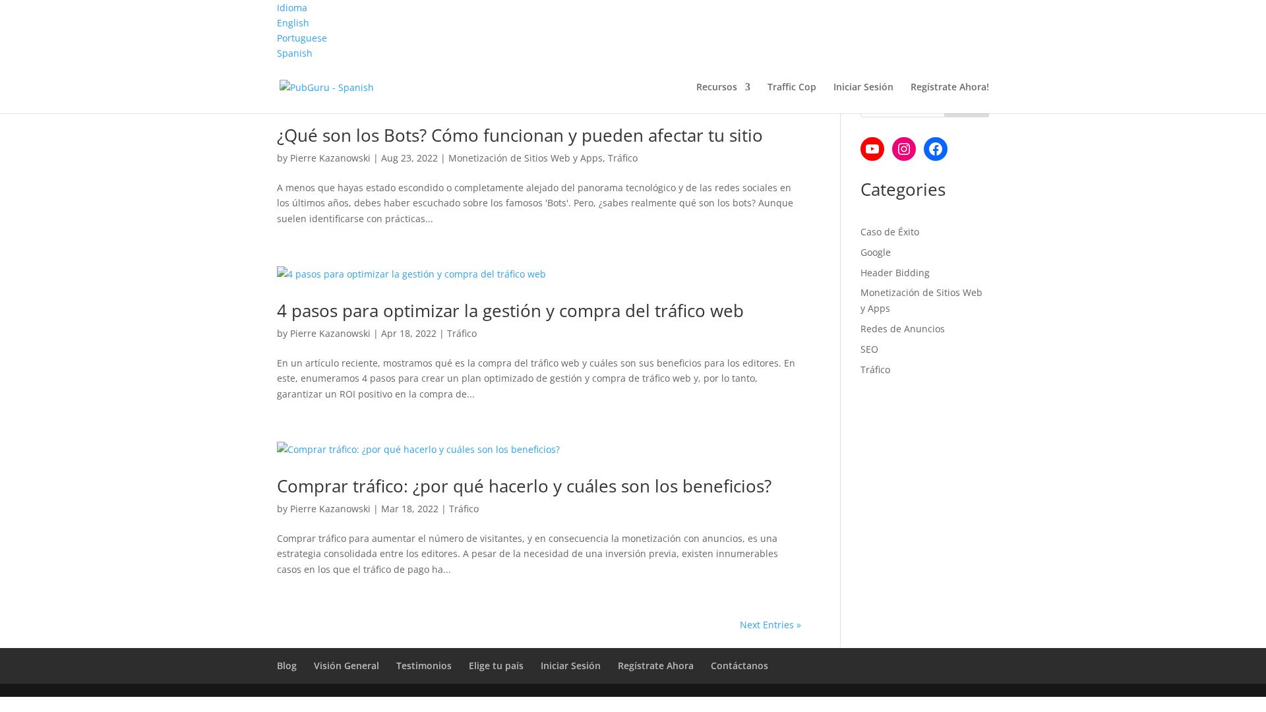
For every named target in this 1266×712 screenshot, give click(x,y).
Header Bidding (895, 272)
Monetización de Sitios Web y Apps (525, 158)
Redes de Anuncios (902, 328)
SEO (869, 349)
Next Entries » (770, 624)
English (293, 22)
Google (875, 252)
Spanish (295, 53)
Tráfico (623, 158)
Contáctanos (739, 665)
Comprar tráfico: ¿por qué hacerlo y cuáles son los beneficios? (524, 486)
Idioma (292, 7)
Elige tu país (496, 665)
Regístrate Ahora (656, 665)
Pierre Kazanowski (330, 158)
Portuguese (302, 38)
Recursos (716, 87)
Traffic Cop (792, 87)
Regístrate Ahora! (950, 87)
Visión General (346, 665)
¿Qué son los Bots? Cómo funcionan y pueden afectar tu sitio (520, 135)
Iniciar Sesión (863, 87)
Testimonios (424, 665)
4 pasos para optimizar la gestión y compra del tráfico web (510, 310)
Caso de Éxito (889, 231)
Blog (287, 665)
